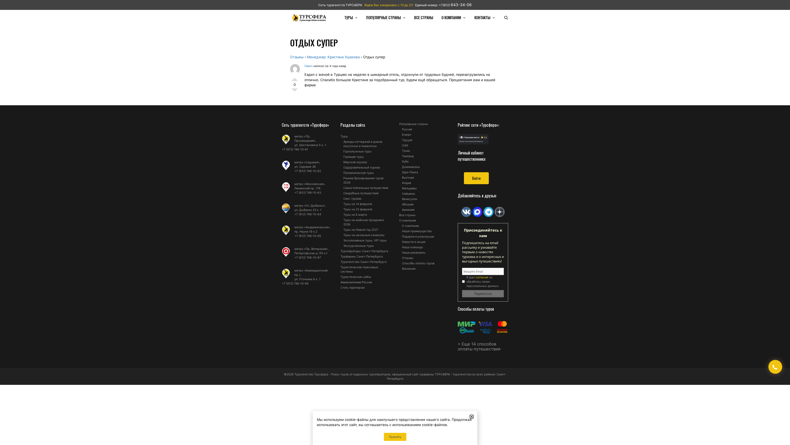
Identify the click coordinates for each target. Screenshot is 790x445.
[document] (395, 222)
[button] (471, 416)
